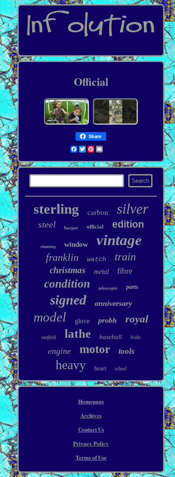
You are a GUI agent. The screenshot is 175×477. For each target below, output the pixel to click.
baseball (110, 336)
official (95, 226)
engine (59, 351)
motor (94, 349)
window (76, 244)
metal (101, 271)
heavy (71, 365)
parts (132, 287)
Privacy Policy (91, 443)
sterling (56, 209)
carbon (98, 212)
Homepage (91, 401)
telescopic (108, 288)
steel (47, 224)
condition (67, 283)
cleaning (48, 246)
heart (100, 368)
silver (132, 209)
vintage (119, 240)
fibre (124, 270)
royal (136, 319)
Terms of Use (91, 457)
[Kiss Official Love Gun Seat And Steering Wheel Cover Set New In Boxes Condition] (66, 124)
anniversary (113, 303)
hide (135, 337)
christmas (67, 270)
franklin (62, 257)
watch (96, 259)
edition (128, 224)
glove (82, 321)
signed (68, 300)
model (50, 317)
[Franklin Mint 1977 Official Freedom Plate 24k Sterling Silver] (115, 124)
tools (126, 351)
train (125, 257)
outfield (48, 337)
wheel (121, 369)
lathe (78, 333)
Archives (91, 415)
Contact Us (91, 429)
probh (107, 320)
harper (71, 227)
